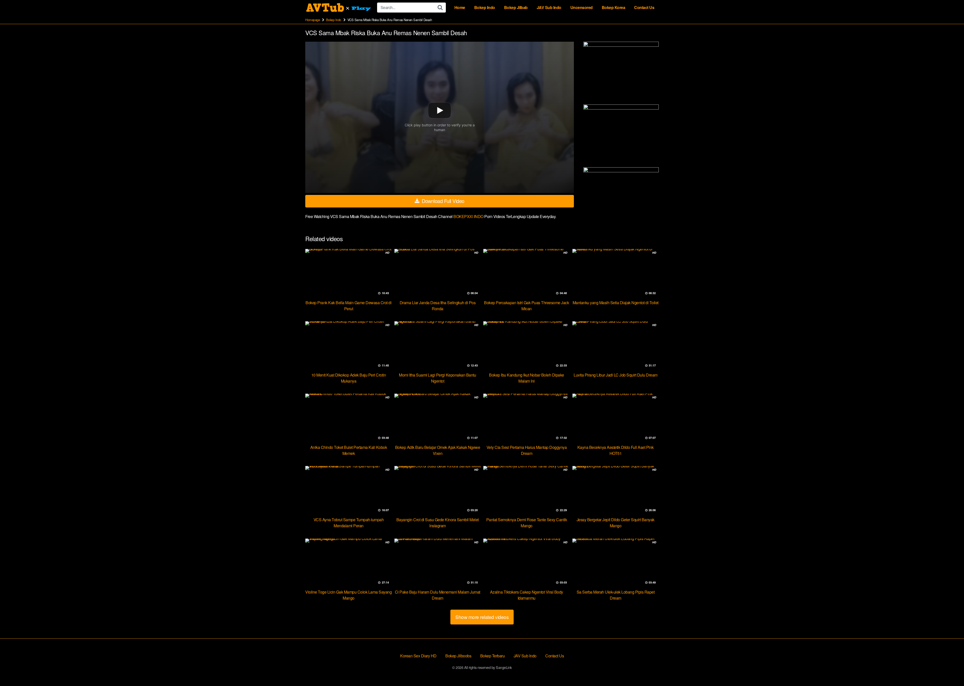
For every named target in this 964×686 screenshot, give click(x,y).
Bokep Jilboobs (458, 656)
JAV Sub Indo (549, 7)
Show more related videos (482, 616)
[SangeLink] (339, 8)
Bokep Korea (613, 7)
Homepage (312, 19)
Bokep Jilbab (516, 7)
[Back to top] (950, 670)
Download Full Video (442, 200)
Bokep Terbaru (492, 656)
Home (459, 7)
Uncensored (581, 7)
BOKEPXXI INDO (468, 216)
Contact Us (644, 7)
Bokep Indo (484, 7)
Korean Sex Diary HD (418, 656)
